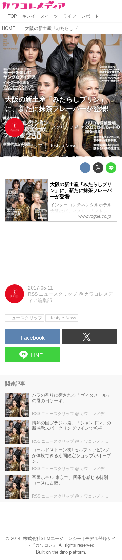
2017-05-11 (38, 121)
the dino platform (68, 552)
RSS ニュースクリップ (51, 127)
